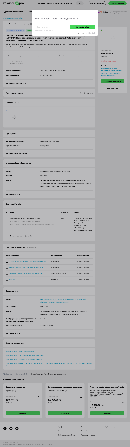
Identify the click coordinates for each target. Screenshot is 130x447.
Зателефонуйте (82, 27)
